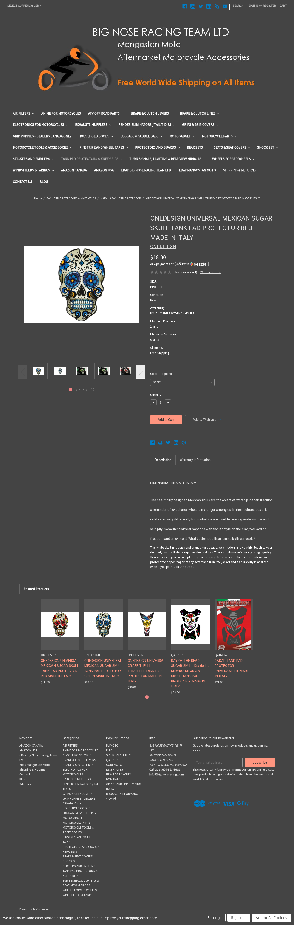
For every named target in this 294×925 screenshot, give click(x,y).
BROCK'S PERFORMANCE (122, 794)
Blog (44, 181)
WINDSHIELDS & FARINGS (32, 170)
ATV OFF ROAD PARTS (104, 113)
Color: (161, 374)
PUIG (109, 750)
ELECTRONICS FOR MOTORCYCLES (39, 124)
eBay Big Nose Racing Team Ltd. (146, 170)
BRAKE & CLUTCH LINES (198, 113)
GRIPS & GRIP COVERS (198, 124)
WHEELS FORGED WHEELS (232, 159)
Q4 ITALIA (112, 760)
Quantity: (156, 394)
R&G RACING (114, 769)
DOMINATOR (114, 779)
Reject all (238, 917)
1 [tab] (70, 389)
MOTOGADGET (181, 136)
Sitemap (25, 784)
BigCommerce (41, 909)
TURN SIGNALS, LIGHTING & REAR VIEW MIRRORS (165, 159)
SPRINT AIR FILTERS (119, 755)
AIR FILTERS (22, 113)
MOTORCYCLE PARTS (217, 136)
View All (111, 798)
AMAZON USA (104, 170)
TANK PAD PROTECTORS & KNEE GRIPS (90, 159)
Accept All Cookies (271, 917)
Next (140, 372)
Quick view (60, 620)
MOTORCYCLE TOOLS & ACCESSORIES (41, 147)
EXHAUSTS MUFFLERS (91, 124)
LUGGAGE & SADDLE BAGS (139, 136)
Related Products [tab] (36, 589)
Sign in (253, 5)
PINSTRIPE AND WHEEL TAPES (102, 147)
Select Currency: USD (23, 5)
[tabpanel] (38, 371)
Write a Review (210, 272)
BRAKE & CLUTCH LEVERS (150, 113)
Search (238, 5)
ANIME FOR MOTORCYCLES (61, 113)
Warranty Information (195, 460)
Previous (22, 372)
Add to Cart (147, 628)
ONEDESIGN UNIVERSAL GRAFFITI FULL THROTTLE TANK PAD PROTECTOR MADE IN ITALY (146, 671)
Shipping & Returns (239, 170)
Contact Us (22, 181)
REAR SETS (195, 147)
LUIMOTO (112, 745)
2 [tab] (78, 389)
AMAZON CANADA (74, 170)
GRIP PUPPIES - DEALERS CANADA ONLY (42, 136)
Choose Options (60, 628)
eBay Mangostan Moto (197, 170)
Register (269, 5)
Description (163, 460)
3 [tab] (85, 389)
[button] (212, 264)
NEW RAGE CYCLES (118, 774)
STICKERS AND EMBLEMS (32, 159)
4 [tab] (92, 389)
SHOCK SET (266, 147)
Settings (214, 917)
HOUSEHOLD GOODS (94, 136)
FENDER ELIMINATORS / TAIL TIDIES (145, 124)
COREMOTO (114, 765)
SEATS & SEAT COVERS (230, 147)
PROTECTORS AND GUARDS (156, 147)
